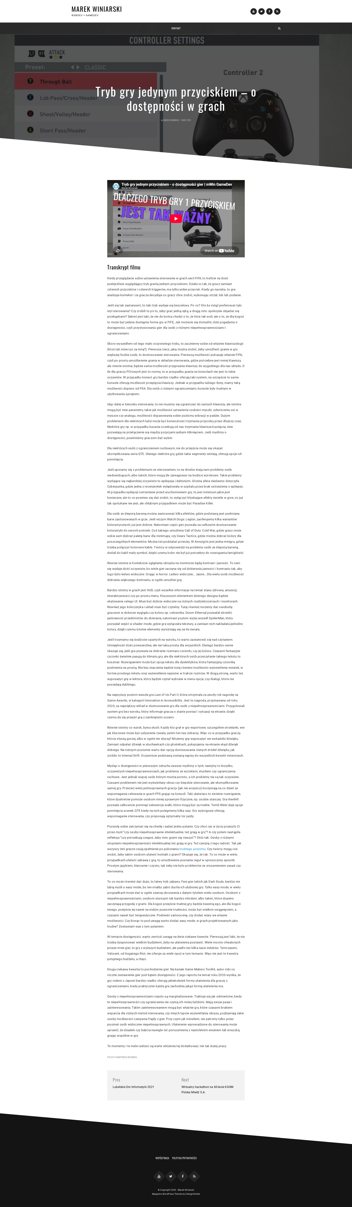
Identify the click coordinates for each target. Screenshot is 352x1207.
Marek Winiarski (97, 9)
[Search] (279, 28)
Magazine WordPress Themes (167, 1194)
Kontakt (176, 28)
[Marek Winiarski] (73, 28)
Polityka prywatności (184, 1158)
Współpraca (162, 1158)
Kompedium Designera (127, 1057)
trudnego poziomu (192, 849)
